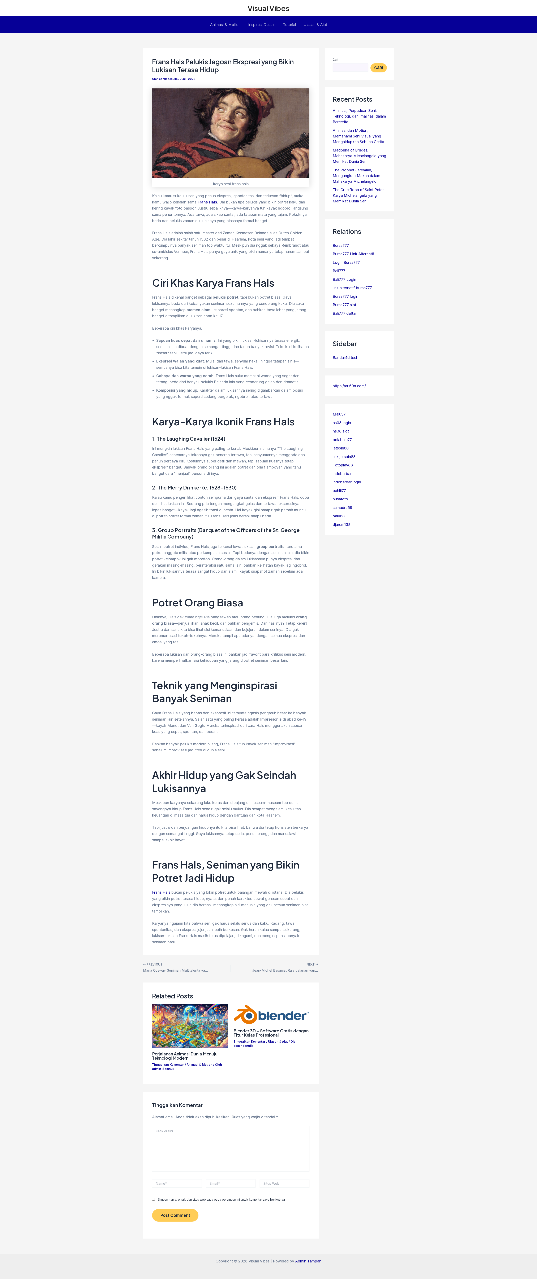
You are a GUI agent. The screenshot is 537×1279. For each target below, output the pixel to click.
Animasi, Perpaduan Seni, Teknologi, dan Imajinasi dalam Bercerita (359, 116)
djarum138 (342, 524)
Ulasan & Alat (315, 24)
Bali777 (339, 271)
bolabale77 (342, 440)
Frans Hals (161, 892)
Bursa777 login (345, 296)
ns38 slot (341, 431)
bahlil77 (339, 490)
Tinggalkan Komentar (168, 1064)
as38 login (342, 423)
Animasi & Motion (225, 24)
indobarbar (342, 473)
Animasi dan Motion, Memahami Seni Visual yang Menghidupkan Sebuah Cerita (358, 136)
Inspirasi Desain (261, 24)
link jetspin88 (344, 456)
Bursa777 (341, 245)
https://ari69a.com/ (349, 386)
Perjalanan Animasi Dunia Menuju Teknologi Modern (185, 1055)
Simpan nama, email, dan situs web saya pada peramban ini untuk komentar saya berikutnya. (221, 1199)
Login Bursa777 (346, 262)
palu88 (339, 516)
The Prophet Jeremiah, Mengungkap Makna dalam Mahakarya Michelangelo (356, 176)
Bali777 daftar (345, 313)
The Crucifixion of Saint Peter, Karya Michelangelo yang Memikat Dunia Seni (359, 195)
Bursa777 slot (344, 305)
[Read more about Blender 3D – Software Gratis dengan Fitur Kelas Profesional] (271, 1014)
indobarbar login (347, 482)
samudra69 (342, 507)
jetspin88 (341, 448)
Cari (335, 59)
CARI (378, 68)
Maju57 (339, 414)
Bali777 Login (344, 279)
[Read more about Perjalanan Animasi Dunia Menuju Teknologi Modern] (190, 1026)
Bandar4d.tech (345, 357)
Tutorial (289, 24)
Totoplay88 (343, 465)
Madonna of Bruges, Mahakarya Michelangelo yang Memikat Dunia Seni (359, 156)
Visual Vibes (268, 8)
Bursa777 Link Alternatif (353, 254)
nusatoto (340, 499)
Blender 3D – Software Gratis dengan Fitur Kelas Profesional (271, 1032)
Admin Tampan (308, 1261)
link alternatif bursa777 (352, 288)
